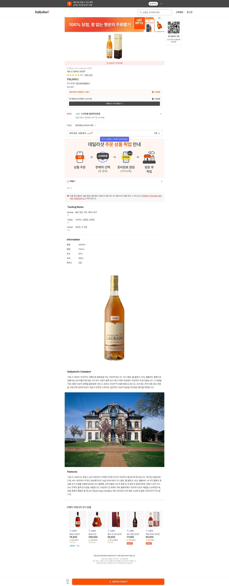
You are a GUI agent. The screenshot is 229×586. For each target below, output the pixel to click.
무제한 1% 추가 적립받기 (113, 104)
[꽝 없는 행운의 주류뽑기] (114, 24)
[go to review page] (161, 181)
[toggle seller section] (160, 113)
